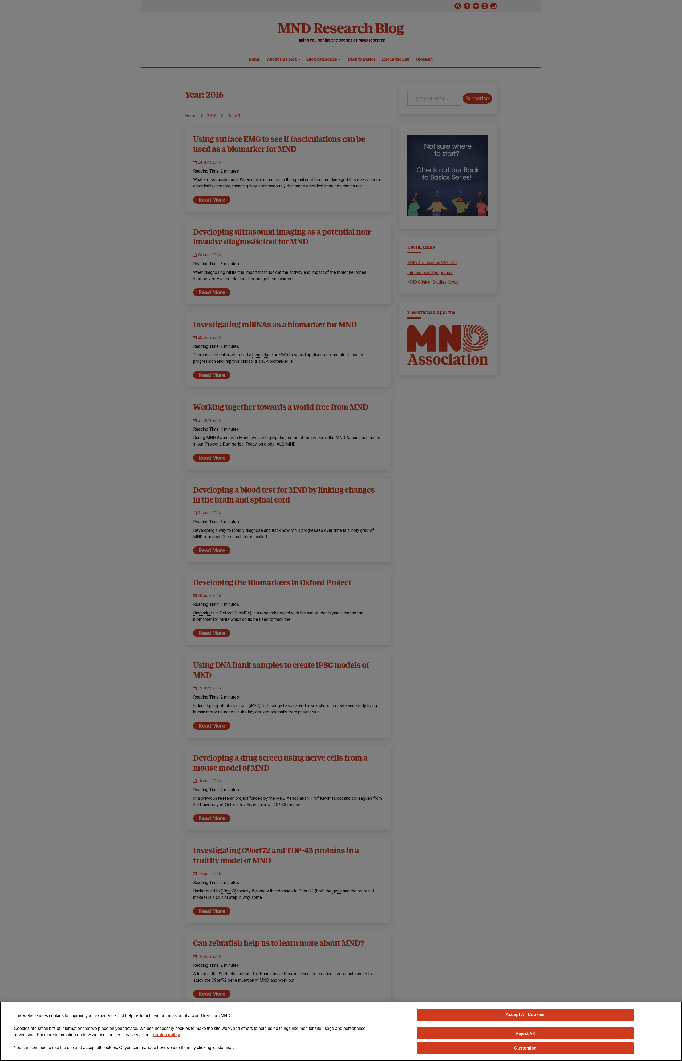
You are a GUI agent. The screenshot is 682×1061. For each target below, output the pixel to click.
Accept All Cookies (525, 1014)
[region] (341, 1031)
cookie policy (166, 1035)
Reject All (525, 1033)
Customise (525, 1048)
